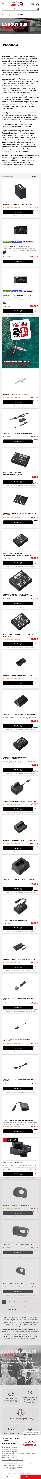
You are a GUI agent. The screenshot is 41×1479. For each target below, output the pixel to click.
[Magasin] (33, 4)
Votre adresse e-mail (8, 1370)
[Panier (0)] (37, 4)
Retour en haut (12, 1309)
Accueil (4, 15)
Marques (11, 15)
